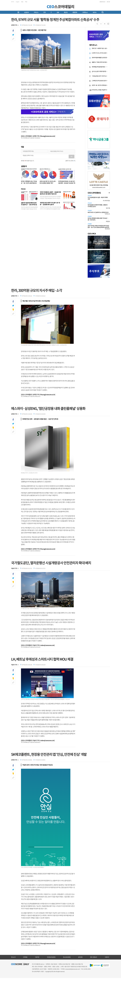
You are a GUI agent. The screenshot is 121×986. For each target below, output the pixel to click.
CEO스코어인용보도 (94, 192)
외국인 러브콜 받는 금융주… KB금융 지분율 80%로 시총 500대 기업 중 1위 (50, 193)
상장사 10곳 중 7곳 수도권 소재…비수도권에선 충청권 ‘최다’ (48, 182)
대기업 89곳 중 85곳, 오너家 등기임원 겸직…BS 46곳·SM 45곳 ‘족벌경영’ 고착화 (66, 183)
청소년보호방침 (66, 957)
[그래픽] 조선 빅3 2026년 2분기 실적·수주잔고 (100, 81)
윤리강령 (80, 957)
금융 (58, 12)
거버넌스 (36, 12)
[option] (99, 119)
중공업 (65, 12)
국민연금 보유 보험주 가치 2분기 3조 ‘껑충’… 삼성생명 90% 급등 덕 (50, 203)
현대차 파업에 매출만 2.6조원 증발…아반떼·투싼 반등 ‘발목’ (100, 57)
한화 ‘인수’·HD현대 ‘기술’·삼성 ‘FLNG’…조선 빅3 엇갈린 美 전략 (100, 48)
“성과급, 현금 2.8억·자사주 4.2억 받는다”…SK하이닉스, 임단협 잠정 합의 (100, 76)
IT (51, 12)
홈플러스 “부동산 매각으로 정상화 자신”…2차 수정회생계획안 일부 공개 (100, 62)
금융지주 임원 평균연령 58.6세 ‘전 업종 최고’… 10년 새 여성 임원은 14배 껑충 (29, 204)
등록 (71, 156)
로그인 (108, 1)
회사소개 (13, 957)
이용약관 (37, 957)
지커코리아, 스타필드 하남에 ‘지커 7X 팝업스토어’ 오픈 (100, 90)
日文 (22, 1)
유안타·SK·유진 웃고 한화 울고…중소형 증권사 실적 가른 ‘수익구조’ (100, 85)
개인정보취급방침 (51, 957)
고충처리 (107, 957)
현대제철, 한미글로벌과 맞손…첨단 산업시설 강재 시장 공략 (100, 67)
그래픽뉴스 (85, 12)
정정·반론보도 (93, 957)
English (17, 1)
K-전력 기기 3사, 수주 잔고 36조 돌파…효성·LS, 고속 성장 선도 (100, 53)
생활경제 (74, 12)
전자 (44, 12)
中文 (26, 1)
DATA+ (95, 12)
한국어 (12, 1)
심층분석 (26, 12)
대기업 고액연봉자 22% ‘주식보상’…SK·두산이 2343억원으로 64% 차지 (29, 183)
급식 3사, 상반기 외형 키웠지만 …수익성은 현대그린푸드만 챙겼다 (100, 71)
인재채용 (25, 957)
